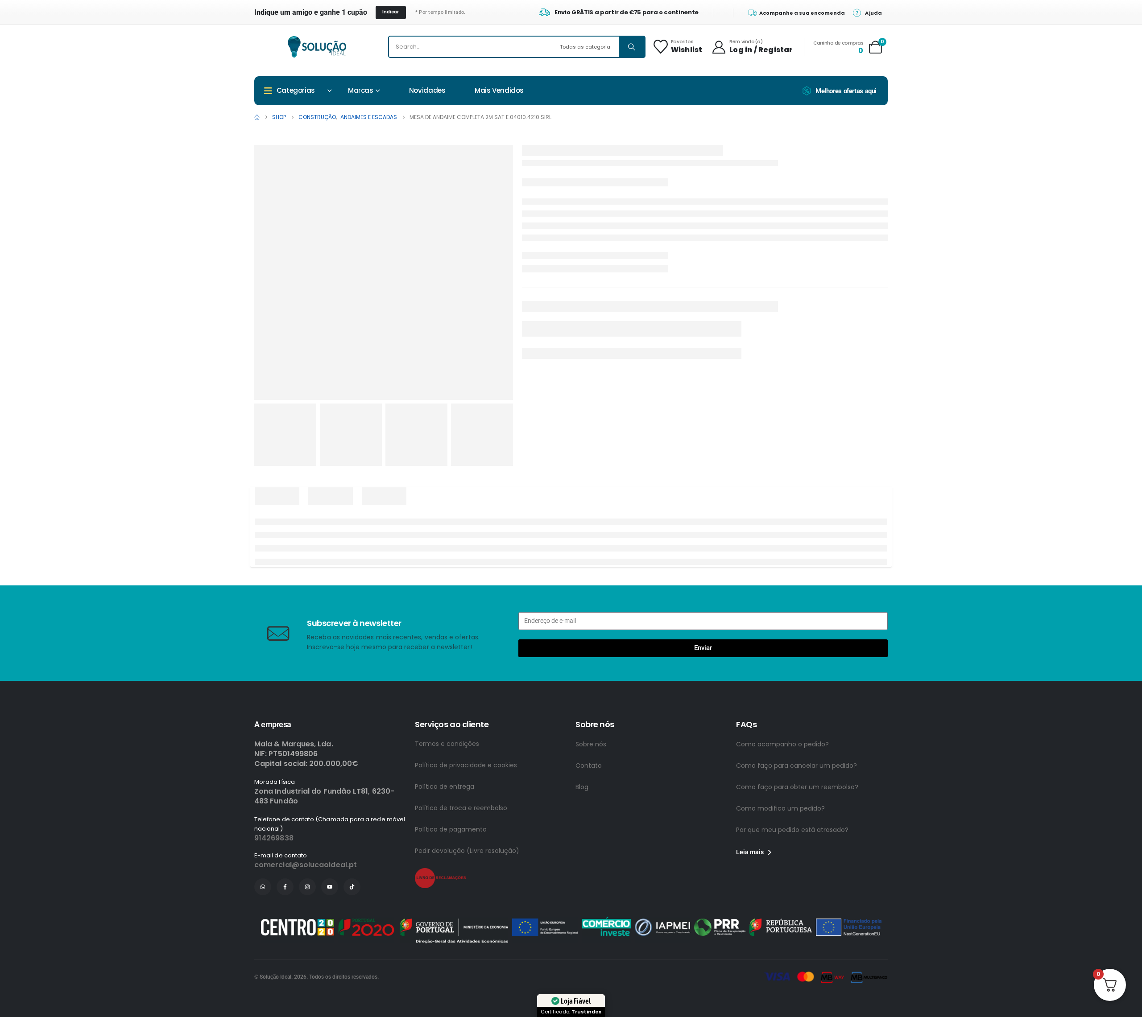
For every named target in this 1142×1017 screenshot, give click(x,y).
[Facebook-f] (285, 886)
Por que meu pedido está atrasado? (792, 829)
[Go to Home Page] (257, 117)
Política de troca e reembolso (461, 807)
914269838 (274, 838)
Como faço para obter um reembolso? (797, 786)
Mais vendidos (499, 90)
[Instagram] (307, 886)
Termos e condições (447, 743)
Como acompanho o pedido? (782, 744)
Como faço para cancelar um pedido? (796, 765)
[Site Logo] (317, 47)
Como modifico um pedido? (780, 808)
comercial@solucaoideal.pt (305, 865)
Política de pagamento (451, 829)
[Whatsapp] (262, 886)
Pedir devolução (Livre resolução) (467, 850)
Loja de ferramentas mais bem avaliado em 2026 (660, 831)
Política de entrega (444, 786)
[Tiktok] (351, 886)
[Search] (632, 47)
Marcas (360, 90)
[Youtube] (329, 886)
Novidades (427, 90)
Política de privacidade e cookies (466, 765)
